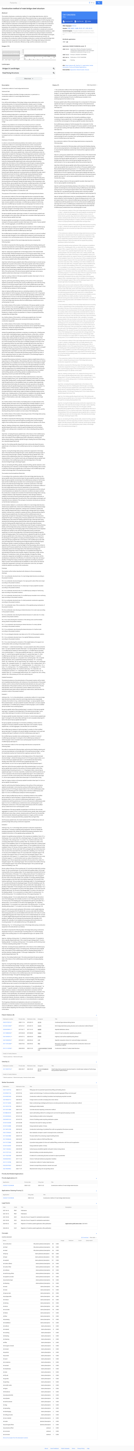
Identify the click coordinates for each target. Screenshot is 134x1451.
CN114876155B (7, 1129)
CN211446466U (7, 1149)
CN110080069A (7, 1033)
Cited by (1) (79, 65)
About (46, 1448)
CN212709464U (7, 1132)
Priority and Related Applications (77, 67)
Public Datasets (65, 1448)
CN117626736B (7, 1155)
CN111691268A (7, 1043)
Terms (73, 1448)
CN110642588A (7, 1136)
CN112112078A (7, 1048)
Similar (89, 21)
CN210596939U (7, 1040)
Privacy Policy (81, 1448)
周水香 (80, 28)
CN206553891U (7, 1029)
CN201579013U (7, 1022)
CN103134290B (7, 1122)
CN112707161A (7, 1152)
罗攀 (69, 28)
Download (85, 1237)
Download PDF (69, 21)
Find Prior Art (79, 21)
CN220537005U (7, 1165)
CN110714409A (7, 1103)
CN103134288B (7, 1126)
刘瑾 (87, 28)
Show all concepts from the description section (15, 1437)
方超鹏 (76, 28)
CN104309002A (7, 1116)
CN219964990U (7, 1168)
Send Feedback (54, 1448)
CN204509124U (7, 1119)
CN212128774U (7, 1090)
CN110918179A (7, 1106)
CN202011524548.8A (8, 1185)
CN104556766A (7, 1096)
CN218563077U (7, 1099)
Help (88, 1448)
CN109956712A (7, 1093)
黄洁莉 (90, 28)
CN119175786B (7, 1142)
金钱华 (72, 28)
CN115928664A (7, 1139)
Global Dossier (80, 69)
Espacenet (73, 69)
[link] (7, 1243)
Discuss (87, 69)
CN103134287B (7, 1145)
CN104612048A (7, 1026)
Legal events (85, 65)
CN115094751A (7, 1069)
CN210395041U (7, 1036)
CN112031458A (7, 1109)
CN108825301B (7, 1113)
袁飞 (84, 28)
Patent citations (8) (70, 65)
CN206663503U (7, 1159)
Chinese (74, 25)
